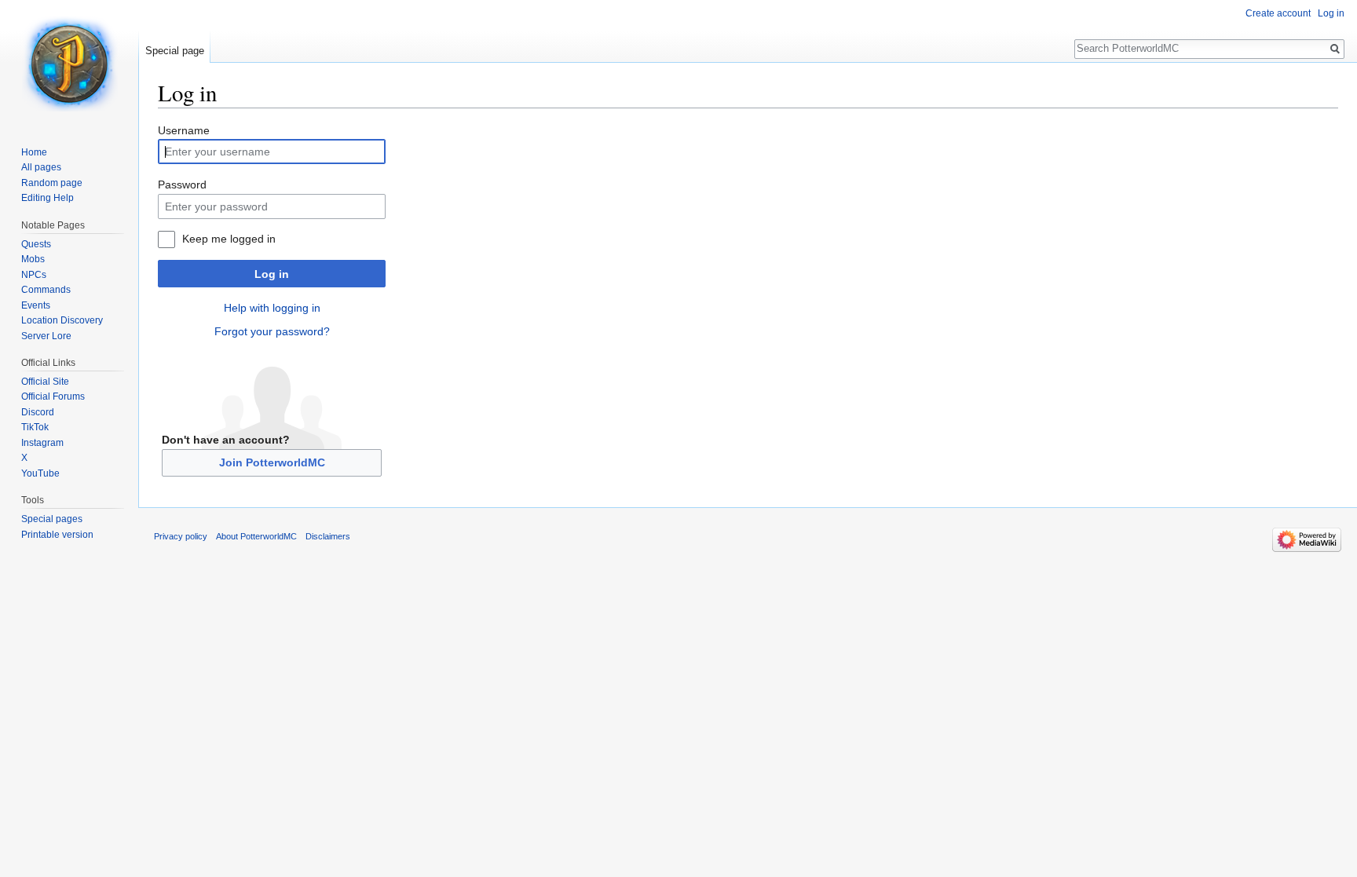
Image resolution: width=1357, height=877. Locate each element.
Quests (36, 244)
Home (34, 152)
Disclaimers (327, 536)
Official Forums (53, 396)
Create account (1278, 13)
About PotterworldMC (256, 536)
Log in (271, 274)
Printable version (57, 534)
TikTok (35, 427)
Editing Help (47, 197)
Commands (46, 289)
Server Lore (46, 336)
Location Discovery (62, 320)
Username (184, 130)
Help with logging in (272, 307)
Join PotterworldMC (272, 462)
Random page (51, 182)
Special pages (51, 518)
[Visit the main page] (69, 63)
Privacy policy (180, 536)
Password (182, 184)
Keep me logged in (229, 238)
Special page (174, 51)
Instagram (42, 442)
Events (35, 305)
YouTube (40, 473)
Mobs (33, 259)
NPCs (33, 274)
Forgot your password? (272, 331)
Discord (37, 412)
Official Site (45, 381)
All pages (41, 167)
